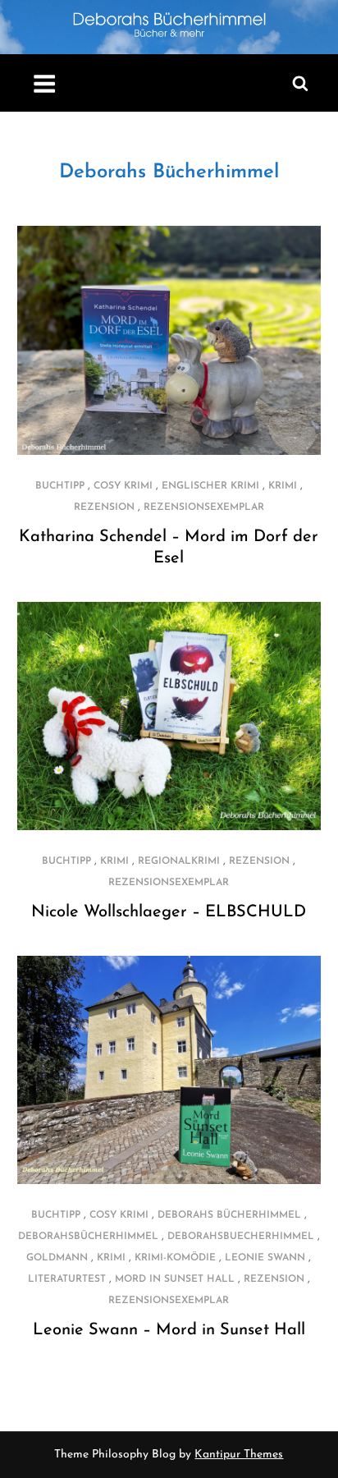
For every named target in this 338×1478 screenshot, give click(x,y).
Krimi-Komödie (175, 1258)
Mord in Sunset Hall (175, 1279)
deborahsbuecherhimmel (240, 1237)
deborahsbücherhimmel (88, 1237)
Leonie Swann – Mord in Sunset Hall (169, 1330)
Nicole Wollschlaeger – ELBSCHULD (168, 912)
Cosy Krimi (123, 486)
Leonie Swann (265, 1258)
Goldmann (57, 1258)
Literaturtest (67, 1279)
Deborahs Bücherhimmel (169, 172)
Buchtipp (59, 486)
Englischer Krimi (210, 486)
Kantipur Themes (238, 1454)
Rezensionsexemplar (204, 507)
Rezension (104, 507)
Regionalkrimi (179, 861)
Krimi (282, 486)
